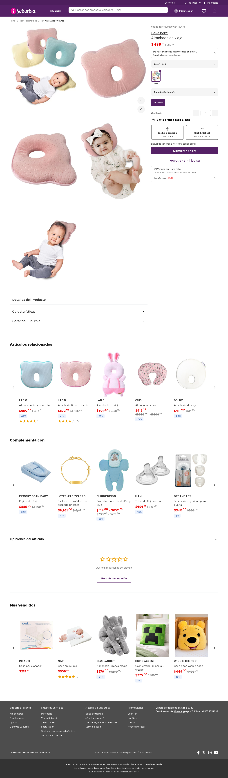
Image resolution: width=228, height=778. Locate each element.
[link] (36, 387)
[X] (204, 752)
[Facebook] (198, 752)
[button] (13, 387)
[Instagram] (210, 752)
